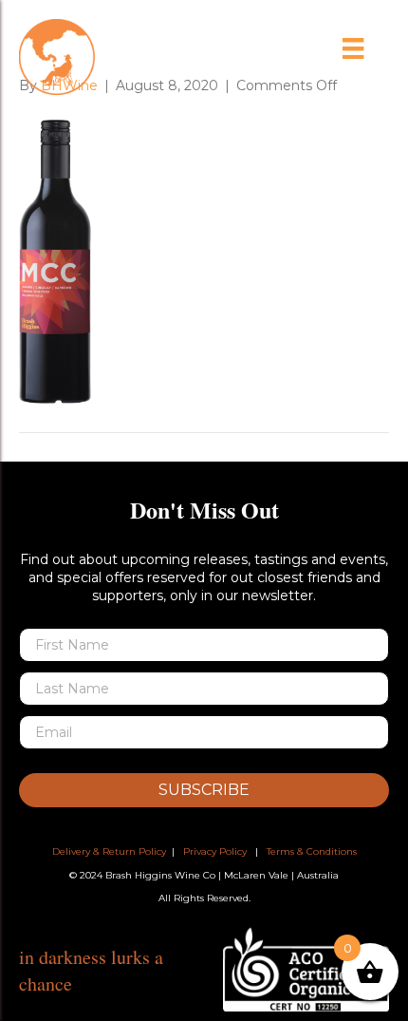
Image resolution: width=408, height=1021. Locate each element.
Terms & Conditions (312, 851)
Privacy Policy (215, 851)
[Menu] (353, 48)
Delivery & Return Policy (109, 851)
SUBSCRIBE (204, 790)
